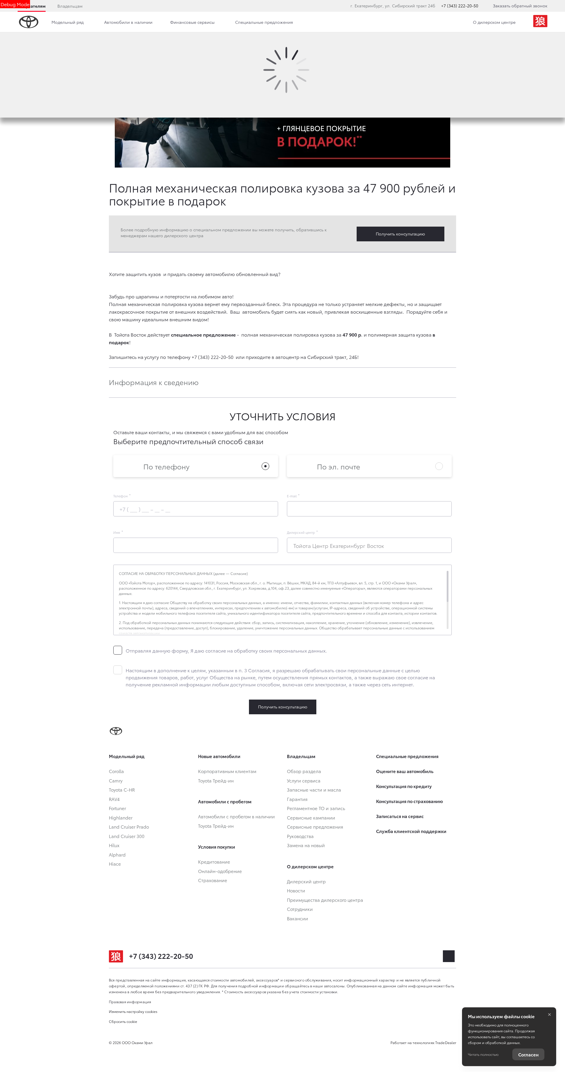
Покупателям (32, 6)
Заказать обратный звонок (520, 6)
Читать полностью (483, 1054)
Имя (116, 532)
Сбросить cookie (123, 1021)
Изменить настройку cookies (133, 1011)
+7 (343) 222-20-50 (459, 6)
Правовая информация (130, 1001)
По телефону (166, 466)
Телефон (120, 496)
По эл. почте (338, 466)
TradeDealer (445, 1042)
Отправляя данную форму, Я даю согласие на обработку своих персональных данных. (226, 650)
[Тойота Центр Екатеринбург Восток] (540, 22)
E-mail (292, 496)
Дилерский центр (301, 532)
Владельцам (69, 6)
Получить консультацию (400, 234)
